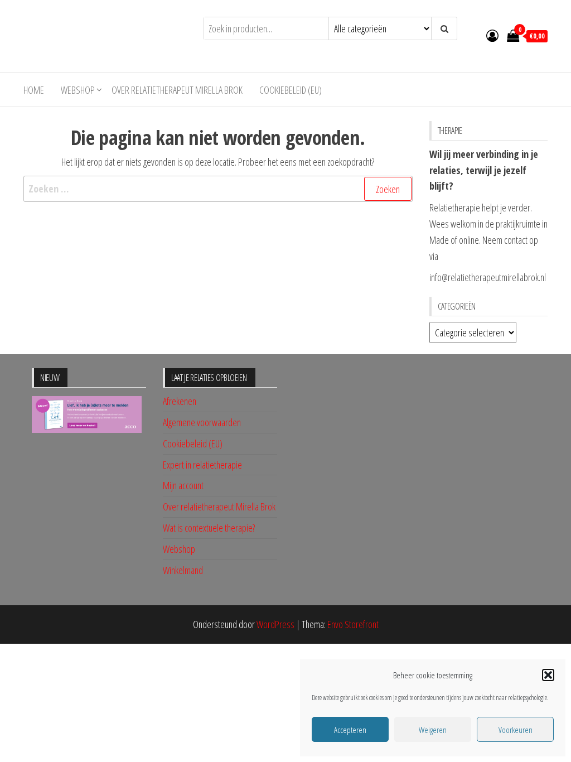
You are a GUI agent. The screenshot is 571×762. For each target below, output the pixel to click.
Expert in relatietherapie (202, 464)
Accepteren (350, 729)
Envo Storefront (353, 624)
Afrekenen (179, 401)
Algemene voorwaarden (202, 422)
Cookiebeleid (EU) (290, 90)
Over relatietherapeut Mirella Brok (177, 90)
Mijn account (183, 485)
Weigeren (433, 729)
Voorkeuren (516, 729)
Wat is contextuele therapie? (209, 527)
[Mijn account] (492, 35)
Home (33, 90)
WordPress (275, 624)
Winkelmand (183, 570)
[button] (548, 675)
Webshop (78, 90)
